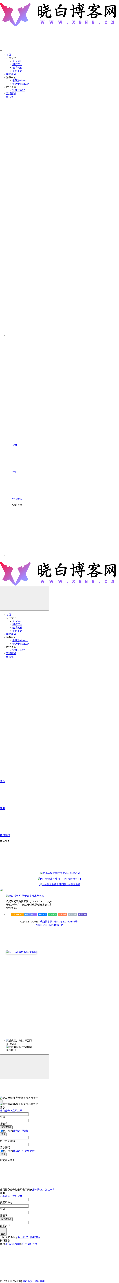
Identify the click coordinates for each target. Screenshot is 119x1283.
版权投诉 (52, 914)
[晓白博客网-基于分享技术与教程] (25, 895)
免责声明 (72, 914)
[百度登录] (82, 531)
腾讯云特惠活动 (71, 873)
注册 (3, 1234)
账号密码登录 (20, 1130)
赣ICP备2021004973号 (65, 921)
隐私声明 (62, 914)
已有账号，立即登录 (11, 1196)
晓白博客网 (46, 921)
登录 (3, 1134)
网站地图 (42, 914)
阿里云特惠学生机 (71, 878)
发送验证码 (6, 1127)
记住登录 (8, 1130)
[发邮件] (48, 1037)
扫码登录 (32, 1243)
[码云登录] (35, 531)
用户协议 (82, 914)
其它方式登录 (12, 1243)
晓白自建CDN (30, 914)
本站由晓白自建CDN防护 (49, 925)
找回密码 (18, 1150)
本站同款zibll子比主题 (68, 884)
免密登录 (30, 1150)
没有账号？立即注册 (11, 1110)
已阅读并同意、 (21, 1237)
